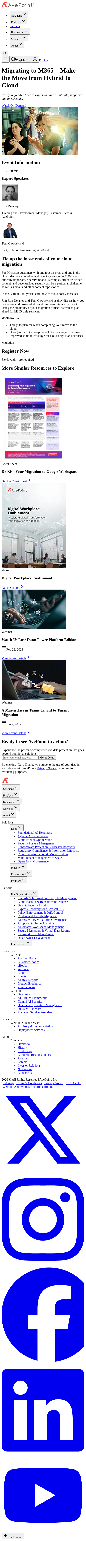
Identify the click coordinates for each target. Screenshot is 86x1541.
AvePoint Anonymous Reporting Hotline (27, 1086)
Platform (16, 22)
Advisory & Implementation (35, 1026)
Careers (22, 1062)
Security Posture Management (36, 843)
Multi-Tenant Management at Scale (40, 857)
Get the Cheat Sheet (14, 481)
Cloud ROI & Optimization (35, 839)
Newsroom (25, 1069)
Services (16, 39)
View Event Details (14, 658)
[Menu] (6, 59)
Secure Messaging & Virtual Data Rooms (44, 930)
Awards (22, 1058)
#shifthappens (26, 987)
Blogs (21, 972)
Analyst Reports (28, 980)
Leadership (25, 1051)
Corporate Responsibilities (34, 1054)
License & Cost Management (36, 934)
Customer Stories (28, 962)
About (14, 45)
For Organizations (21, 894)
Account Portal (27, 958)
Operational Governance (33, 861)
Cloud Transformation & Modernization (43, 854)
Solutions (16, 15)
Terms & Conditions (29, 1083)
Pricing (43, 60)
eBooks (22, 965)
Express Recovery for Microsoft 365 (41, 909)
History (22, 1047)
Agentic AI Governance (33, 836)
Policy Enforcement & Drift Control (40, 912)
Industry (16, 867)
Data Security (26, 994)
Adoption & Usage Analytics (36, 923)
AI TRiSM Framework (32, 998)
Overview (24, 1044)
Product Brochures (29, 983)
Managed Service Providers (35, 1012)
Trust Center (73, 1083)
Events (22, 976)
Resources (17, 32)
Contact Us (25, 1072)
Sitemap (8, 1083)
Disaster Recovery (29, 1008)
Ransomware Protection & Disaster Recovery (46, 847)
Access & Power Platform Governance (42, 919)
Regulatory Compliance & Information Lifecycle (48, 850)
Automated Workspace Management (41, 927)
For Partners (18, 944)
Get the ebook (10, 587)
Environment (18, 874)
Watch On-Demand (14, 105)
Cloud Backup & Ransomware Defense (43, 901)
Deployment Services (31, 1030)
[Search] (5, 53)
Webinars (23, 969)
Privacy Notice (46, 768)
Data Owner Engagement (34, 937)
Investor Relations (29, 1065)
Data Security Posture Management (40, 1005)
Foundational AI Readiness (35, 832)
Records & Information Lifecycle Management (47, 898)
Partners (15, 26)
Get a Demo (47, 757)
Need (14, 828)
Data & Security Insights (33, 905)
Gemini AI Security (30, 1001)
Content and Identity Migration (37, 916)
